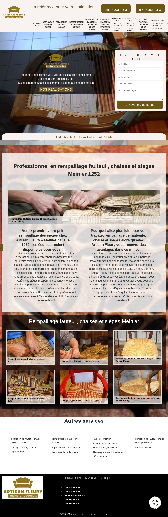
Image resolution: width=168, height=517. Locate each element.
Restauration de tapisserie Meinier (65, 440)
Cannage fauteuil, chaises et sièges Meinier (24, 449)
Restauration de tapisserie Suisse (76, 24)
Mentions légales (99, 514)
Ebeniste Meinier (143, 447)
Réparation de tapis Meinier (65, 447)
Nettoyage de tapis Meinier (65, 452)
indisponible (116, 9)
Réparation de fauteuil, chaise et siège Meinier (25, 440)
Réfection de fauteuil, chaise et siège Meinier (149, 440)
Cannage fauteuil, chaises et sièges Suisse (105, 25)
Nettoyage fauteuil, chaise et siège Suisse (143, 25)
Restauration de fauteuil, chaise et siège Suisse (158, 24)
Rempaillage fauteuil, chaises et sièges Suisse (91, 25)
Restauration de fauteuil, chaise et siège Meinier (106, 445)
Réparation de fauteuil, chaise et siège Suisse (117, 24)
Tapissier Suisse (36, 24)
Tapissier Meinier (102, 438)
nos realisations (56, 89)
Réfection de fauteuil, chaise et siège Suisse (130, 24)
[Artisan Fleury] (14, 12)
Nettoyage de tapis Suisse (48, 24)
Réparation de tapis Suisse (61, 24)
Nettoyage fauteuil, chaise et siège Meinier (108, 454)
